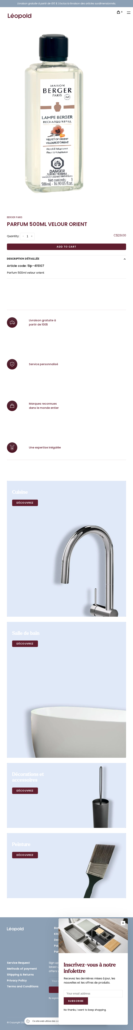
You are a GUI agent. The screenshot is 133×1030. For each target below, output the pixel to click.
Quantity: (13, 236)
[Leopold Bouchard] (15, 928)
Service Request (18, 963)
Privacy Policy (17, 981)
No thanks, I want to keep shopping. (85, 1010)
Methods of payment (22, 969)
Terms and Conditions (22, 986)
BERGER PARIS (14, 217)
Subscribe (76, 1001)
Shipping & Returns (20, 975)
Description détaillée (23, 259)
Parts (58, 952)
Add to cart (66, 246)
